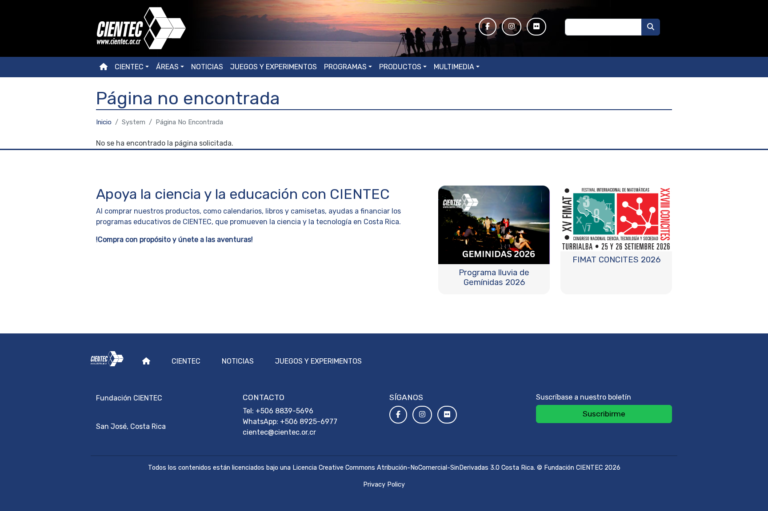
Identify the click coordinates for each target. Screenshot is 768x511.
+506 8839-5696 (284, 411)
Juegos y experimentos (273, 67)
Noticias (207, 67)
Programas (345, 67)
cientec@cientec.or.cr (279, 432)
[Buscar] (650, 27)
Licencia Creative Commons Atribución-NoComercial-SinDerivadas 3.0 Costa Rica (413, 467)
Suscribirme (604, 413)
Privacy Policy (384, 484)
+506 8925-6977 (308, 421)
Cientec (186, 361)
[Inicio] (282, 28)
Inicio (104, 122)
